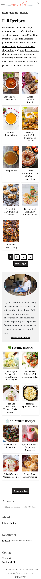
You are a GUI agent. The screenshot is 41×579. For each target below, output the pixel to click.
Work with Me (9, 562)
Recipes (14, 12)
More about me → (20, 337)
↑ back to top (20, 491)
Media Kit (7, 558)
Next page (20, 263)
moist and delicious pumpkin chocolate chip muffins (19, 46)
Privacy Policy (9, 523)
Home (5, 12)
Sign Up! (6, 540)
